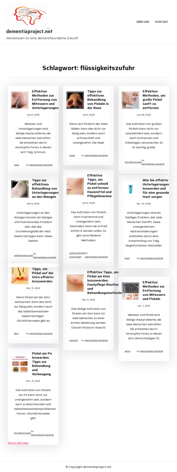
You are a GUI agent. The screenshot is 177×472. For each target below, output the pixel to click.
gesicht (73, 340)
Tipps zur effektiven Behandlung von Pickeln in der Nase (98, 99)
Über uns (142, 22)
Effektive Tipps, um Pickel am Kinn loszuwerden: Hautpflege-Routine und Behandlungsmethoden (105, 282)
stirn (16, 333)
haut (16, 165)
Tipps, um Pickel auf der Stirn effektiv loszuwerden (43, 275)
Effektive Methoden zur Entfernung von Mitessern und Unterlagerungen (45, 99)
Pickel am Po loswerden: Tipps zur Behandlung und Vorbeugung (42, 363)
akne (127, 351)
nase (72, 155)
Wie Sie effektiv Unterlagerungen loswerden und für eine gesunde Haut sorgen (156, 188)
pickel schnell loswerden (77, 254)
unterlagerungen (23, 255)
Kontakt (161, 22)
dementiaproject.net (29, 31)
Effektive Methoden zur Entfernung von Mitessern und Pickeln (154, 290)
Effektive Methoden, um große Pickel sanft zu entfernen (154, 99)
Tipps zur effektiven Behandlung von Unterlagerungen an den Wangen (45, 188)
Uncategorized (133, 162)
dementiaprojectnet (41, 165)
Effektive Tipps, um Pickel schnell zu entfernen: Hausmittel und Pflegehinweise (99, 185)
